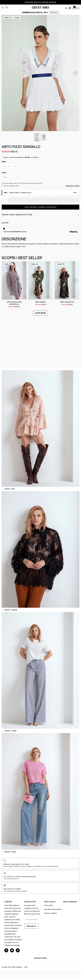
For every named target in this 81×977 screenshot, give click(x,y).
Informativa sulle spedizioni (52, 909)
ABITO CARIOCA (40, 302)
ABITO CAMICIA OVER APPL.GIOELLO (14, 303)
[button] (7, 198)
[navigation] (37, 137)
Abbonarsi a (31, 926)
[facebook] (12, 950)
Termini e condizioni (50, 913)
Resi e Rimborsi (70, 902)
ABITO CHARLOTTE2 (67, 302)
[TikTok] (18, 950)
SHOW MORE (40, 313)
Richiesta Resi (40, 958)
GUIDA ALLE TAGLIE (72, 186)
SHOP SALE (54, 12)
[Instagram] (6, 950)
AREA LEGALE (49, 902)
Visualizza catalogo (3, 7)
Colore (4, 172)
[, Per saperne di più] (70, 8)
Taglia (4, 161)
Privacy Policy (48, 905)
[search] (7, 7)
